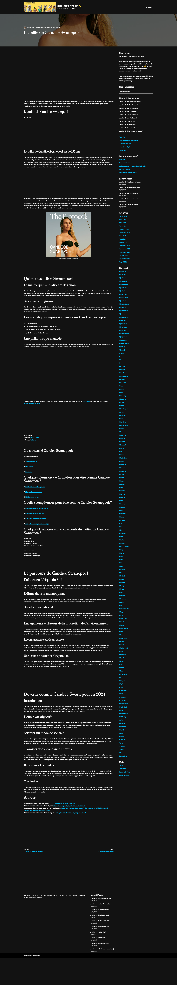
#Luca (121, 566)
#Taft (121, 684)
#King (121, 550)
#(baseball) (123, 281)
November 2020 (124, 252)
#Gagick (122, 484)
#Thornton (123, 691)
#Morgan (122, 586)
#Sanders (122, 655)
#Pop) (121, 615)
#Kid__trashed (124, 546)
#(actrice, (122, 275)
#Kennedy (122, 543)
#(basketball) (123, 284)
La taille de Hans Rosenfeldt (128, 111)
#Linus (121, 563)
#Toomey (122, 697)
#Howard (122, 514)
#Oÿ (120, 605)
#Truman (122, 700)
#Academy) (123, 373)
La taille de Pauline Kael (127, 121)
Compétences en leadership (34, 513)
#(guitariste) (123, 311)
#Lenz (121, 560)
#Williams (122, 727)
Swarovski (28, 472)
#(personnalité (124, 334)
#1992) (121, 353)
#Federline (123, 458)
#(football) (122, 301)
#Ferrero (122, 468)
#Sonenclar (123, 674)
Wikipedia (34, 440)
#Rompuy (122, 635)
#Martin (122, 569)
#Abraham (122, 366)
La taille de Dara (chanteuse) (128, 128)
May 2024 (122, 219)
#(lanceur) (122, 320)
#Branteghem (124, 409)
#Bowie (121, 402)
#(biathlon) (122, 288)
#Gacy (121, 481)
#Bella (121, 393)
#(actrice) (122, 278)
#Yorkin (122, 730)
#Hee (121, 501)
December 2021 (124, 246)
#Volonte (122, 710)
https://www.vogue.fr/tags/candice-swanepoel (69, 806)
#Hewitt (122, 504)
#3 (120, 360)
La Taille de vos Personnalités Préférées (132, 166)
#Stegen (122, 681)
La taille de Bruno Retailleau (128, 108)
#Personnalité (124, 609)
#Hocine (122, 507)
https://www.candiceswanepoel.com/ (62, 803)
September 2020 (124, 259)
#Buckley (122, 415)
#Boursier (122, 399)
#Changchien (123, 425)
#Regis (121, 625)
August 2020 (123, 262)
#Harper (122, 494)
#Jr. (120, 530)
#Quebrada (123, 618)
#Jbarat (122, 520)
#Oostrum (122, 599)
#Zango (121, 736)
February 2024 (124, 229)
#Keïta (121, 540)
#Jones (121, 527)
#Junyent (122, 533)
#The (121, 687)
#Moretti (122, 582)
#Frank (121, 474)
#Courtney (122, 435)
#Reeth (121, 622)
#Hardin (122, 491)
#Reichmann (123, 628)
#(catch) (122, 291)
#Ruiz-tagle (123, 638)
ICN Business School (32, 497)
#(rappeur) (122, 340)
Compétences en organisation (35, 519)
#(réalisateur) (124, 343)
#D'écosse (122, 442)
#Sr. (120, 677)
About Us (122, 137)
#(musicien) (123, 327)
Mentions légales (125, 147)
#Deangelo (123, 445)
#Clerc (121, 429)
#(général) (122, 307)
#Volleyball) (123, 707)
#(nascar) (122, 330)
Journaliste (123, 756)
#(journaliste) (123, 317)
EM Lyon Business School (33, 492)
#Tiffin (121, 694)
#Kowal (121, 553)
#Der (121, 451)
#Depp (121, 448)
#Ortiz (121, 602)
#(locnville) (123, 324)
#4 (120, 363)
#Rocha (121, 632)
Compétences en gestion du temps (37, 524)
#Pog (121, 612)
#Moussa (122, 589)
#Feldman (122, 465)
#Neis (121, 592)
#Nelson (122, 596)
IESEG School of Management (35, 487)
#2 (120, 356)
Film (120, 753)
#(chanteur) (123, 294)
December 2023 (124, 232)
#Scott (121, 658)
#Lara (121, 556)
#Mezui (121, 579)
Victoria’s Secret (31, 462)
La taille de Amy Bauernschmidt (129, 102)
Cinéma (121, 750)
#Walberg (122, 717)
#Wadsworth (123, 714)
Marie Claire (35, 438)
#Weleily (122, 723)
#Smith (121, 668)
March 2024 (123, 226)
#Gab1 (121, 478)
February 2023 (124, 242)
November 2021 (124, 249)
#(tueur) (122, 350)
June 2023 (122, 236)
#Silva (121, 664)
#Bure (121, 419)
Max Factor (29, 467)
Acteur (121, 743)
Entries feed (123, 769)
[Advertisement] (69, 60)
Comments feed (124, 772)
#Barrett (122, 389)
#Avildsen (122, 383)
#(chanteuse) (123, 297)
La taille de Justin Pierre (127, 125)
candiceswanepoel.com (32, 404)
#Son (121, 671)
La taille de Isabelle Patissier (128, 118)
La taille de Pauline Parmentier (129, 105)
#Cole (121, 432)
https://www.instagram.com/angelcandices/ (71, 813)
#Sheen (121, 661)
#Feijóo (121, 461)
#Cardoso (122, 422)
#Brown (121, 412)
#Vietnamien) (123, 704)
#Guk (121, 487)
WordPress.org (124, 775)
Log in (121, 765)
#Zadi (121, 733)
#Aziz (121, 386)
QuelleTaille (30, 27)
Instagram (86, 401)
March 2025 (123, 216)
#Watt (121, 720)
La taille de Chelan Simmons (128, 115)
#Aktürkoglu (123, 376)
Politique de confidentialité (129, 140)
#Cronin (122, 438)
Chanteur (122, 746)
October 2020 (123, 255)
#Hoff (121, 510)
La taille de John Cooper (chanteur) (131, 131)
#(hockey (122, 314)
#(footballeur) (124, 304)
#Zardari (122, 740)
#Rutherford (123, 648)
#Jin (120, 523)
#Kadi (121, 537)
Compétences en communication (36, 508)
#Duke (121, 455)
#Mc (120, 573)
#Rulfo (121, 641)
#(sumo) (122, 347)
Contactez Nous (125, 144)
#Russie (122, 645)
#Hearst (122, 497)
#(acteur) (122, 271)
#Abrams (122, 370)
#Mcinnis (122, 576)
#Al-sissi (122, 379)
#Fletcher (122, 471)
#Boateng (122, 396)
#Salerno (122, 651)
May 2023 (122, 239)
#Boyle (121, 406)
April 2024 (122, 223)
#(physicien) (123, 337)
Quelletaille (36, 955)
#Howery (122, 517)
